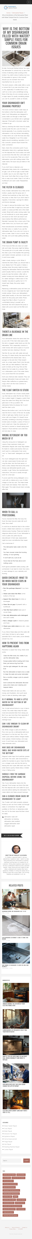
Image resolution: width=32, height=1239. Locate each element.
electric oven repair (9, 1199)
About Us (7, 1227)
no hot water (21, 1199)
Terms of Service (16, 1227)
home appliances (8, 1212)
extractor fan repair (18, 1177)
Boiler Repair (8, 1131)
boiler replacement (9, 1209)
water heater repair (9, 1174)
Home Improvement (10, 1139)
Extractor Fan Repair (10, 1134)
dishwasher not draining (11, 819)
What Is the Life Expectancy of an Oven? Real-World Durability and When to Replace (15, 1058)
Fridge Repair (8, 1141)
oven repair (7, 1177)
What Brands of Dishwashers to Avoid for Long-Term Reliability (15, 965)
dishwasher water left (10, 817)
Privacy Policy (12, 1229)
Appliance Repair (9, 1136)
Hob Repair (7, 1144)
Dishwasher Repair (17, 13)
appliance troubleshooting (11, 1190)
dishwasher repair (9, 826)
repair (15, 1196)
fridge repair (20, 1209)
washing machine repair (10, 1215)
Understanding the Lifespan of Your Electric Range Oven (14, 1004)
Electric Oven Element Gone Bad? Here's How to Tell (15, 1111)
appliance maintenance (10, 1184)
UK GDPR (20, 1229)
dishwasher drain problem (12, 821)
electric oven (7, 1196)
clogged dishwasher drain (12, 823)
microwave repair (8, 1202)
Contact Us (24, 1227)
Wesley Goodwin (15, 835)
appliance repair (8, 1181)
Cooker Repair (8, 1149)
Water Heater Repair (10, 1126)
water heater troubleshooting (12, 1206)
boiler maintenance (9, 1187)
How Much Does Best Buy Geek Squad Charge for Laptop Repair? (14, 1085)
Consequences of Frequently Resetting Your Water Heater (15, 1031)
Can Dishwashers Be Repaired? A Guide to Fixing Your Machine (15, 938)
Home (8, 13)
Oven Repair (8, 1128)
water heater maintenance (11, 1193)
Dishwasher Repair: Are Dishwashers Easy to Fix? (14, 911)
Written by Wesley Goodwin (16, 855)
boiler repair (21, 1174)
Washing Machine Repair (11, 1147)
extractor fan (20, 1202)
